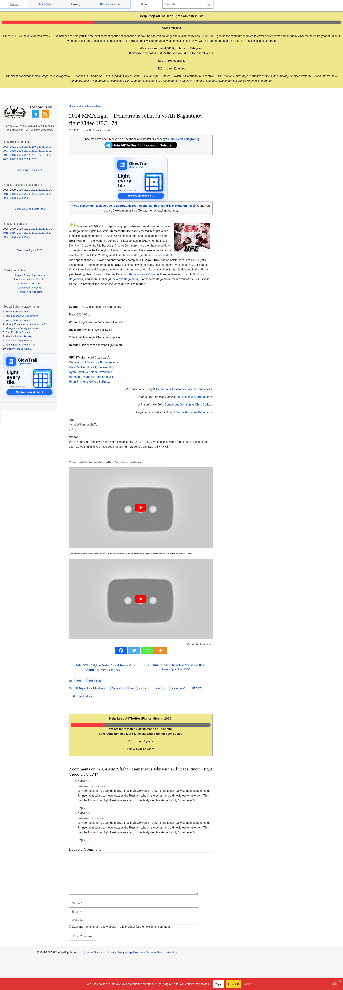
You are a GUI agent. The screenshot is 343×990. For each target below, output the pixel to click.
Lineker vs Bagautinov (124, 279)
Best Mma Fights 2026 (29, 250)
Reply (81, 808)
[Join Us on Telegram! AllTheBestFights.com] (141, 147)
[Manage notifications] (334, 984)
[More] (160, 650)
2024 (27, 159)
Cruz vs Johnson (125, 245)
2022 (13, 159)
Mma (144, 4)
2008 (13, 150)
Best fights (44, 4)
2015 (13, 154)
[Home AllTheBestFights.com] (15, 117)
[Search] (208, 4)
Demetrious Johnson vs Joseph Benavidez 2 (184, 389)
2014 (6, 154)
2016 (20, 154)
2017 (27, 154)
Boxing (75, 4)
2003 (27, 146)
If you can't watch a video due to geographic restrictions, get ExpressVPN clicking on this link (135, 205)
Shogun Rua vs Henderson (29, 275)
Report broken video (200, 644)
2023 (20, 159)
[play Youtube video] (141, 507)
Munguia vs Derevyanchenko (22, 328)
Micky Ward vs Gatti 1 (19, 348)
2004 (34, 146)
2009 (20, 150)
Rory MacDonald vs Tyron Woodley (91, 367)
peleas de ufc (178, 688)
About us (172, 952)
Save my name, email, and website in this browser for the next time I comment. (121, 926)
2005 (41, 146)
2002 (20, 146)
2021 (6, 159)
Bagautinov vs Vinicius (143, 274)
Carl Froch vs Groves (18, 332)
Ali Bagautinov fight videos (90, 688)
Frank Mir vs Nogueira (29, 291)
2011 (34, 150)
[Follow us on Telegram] (36, 116)
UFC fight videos (82, 696)
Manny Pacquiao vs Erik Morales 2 (25, 324)
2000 (6, 146)
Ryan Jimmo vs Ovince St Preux (89, 381)
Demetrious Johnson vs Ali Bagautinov (93, 362)
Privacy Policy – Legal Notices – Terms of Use (135, 952)
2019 (41, 154)
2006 (48, 146)
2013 (48, 150)
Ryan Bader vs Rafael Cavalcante (90, 372)
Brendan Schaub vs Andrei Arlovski (91, 376)
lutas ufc (159, 688)
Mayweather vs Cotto (29, 287)
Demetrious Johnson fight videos (130, 688)
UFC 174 (197, 688)
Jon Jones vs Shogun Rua (20, 344)
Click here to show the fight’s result (96, 345)
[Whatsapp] (147, 650)
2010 (27, 150)
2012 (41, 150)
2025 (34, 159)
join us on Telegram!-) (184, 139)
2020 (48, 154)
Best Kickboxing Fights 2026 (30, 208)
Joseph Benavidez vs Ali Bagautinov (189, 412)
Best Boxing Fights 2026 (29, 169)
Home (14, 4)
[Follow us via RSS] (46, 116)
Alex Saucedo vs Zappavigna (22, 315)
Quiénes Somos (92, 952)
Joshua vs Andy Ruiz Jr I (19, 340)
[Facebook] (121, 650)
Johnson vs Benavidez (156, 255)
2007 (6, 150)
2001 (13, 146)
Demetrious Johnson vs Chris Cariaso (189, 404)
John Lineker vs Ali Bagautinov (193, 396)
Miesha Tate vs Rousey (19, 336)
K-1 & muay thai (110, 4)
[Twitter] (134, 650)
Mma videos (94, 106)
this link (166, 553)
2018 (34, 154)
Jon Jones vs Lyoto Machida (30, 279)
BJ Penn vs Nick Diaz (29, 283)
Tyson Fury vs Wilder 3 (19, 311)
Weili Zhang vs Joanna (18, 320)
